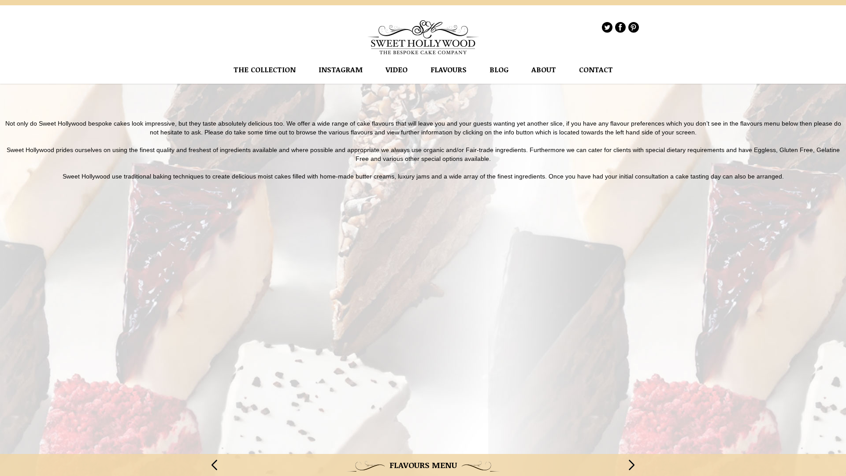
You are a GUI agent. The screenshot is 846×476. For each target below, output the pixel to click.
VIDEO (397, 69)
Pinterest (633, 27)
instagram (341, 69)
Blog (499, 69)
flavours (448, 69)
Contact (596, 69)
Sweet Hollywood (423, 37)
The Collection (265, 69)
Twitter (607, 27)
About (543, 69)
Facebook (620, 27)
